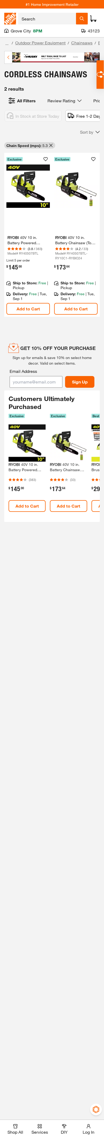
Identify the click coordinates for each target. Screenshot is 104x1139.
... (7, 43)
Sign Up (80, 381)
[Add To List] (45, 159)
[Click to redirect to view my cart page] (93, 18)
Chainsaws (82, 42)
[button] (90, 132)
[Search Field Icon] (82, 18)
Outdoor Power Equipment (40, 42)
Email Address (23, 371)
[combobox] (47, 18)
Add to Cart (28, 308)
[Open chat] (100, 74)
